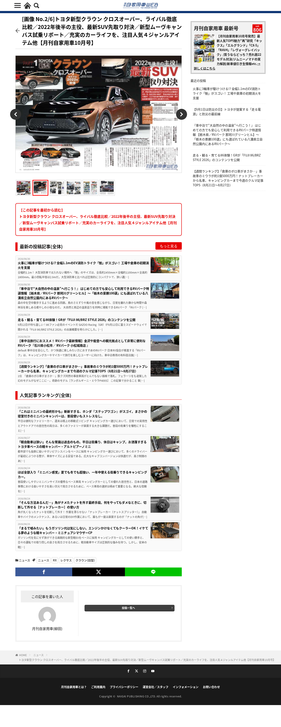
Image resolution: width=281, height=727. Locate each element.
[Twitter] (98, 572)
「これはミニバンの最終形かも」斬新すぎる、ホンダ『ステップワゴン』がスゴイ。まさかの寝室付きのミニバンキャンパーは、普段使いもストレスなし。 (82, 413)
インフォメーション (185, 687)
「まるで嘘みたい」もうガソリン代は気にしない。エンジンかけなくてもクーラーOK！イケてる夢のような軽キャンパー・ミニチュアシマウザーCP (83, 530)
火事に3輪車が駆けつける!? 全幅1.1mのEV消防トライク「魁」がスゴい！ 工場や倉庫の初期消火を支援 (83, 265)
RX (55, 560)
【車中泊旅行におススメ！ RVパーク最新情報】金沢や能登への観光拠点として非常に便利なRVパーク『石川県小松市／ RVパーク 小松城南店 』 (82, 342)
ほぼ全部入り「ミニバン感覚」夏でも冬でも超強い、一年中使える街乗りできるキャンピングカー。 (82, 474)
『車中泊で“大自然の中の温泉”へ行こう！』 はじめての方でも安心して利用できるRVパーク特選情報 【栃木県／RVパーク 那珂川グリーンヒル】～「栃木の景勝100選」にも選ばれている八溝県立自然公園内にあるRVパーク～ (83, 293)
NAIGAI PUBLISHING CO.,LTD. (137, 696)
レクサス (66, 560)
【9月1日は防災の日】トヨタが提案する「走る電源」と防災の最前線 (227, 111)
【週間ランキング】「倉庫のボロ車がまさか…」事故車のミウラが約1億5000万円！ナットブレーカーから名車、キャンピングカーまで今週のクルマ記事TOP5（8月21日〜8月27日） (83, 368)
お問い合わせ (211, 687)
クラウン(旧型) (85, 560)
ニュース (24, 560)
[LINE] (153, 572)
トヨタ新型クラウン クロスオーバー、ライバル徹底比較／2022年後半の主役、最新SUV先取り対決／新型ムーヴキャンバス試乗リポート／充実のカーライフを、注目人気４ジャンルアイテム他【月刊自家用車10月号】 (147, 660)
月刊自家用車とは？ (74, 687)
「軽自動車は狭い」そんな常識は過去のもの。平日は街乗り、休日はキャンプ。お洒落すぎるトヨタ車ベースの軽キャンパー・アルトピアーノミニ (82, 444)
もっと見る (168, 246)
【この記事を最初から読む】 (98, 219)
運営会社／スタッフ (155, 687)
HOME (23, 655)
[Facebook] (43, 572)
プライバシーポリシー (124, 687)
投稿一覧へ (128, 608)
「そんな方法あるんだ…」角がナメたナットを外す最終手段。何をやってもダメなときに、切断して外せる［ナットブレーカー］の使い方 (82, 504)
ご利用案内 (98, 687)
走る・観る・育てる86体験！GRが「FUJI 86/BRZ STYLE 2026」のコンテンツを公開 (76, 319)
